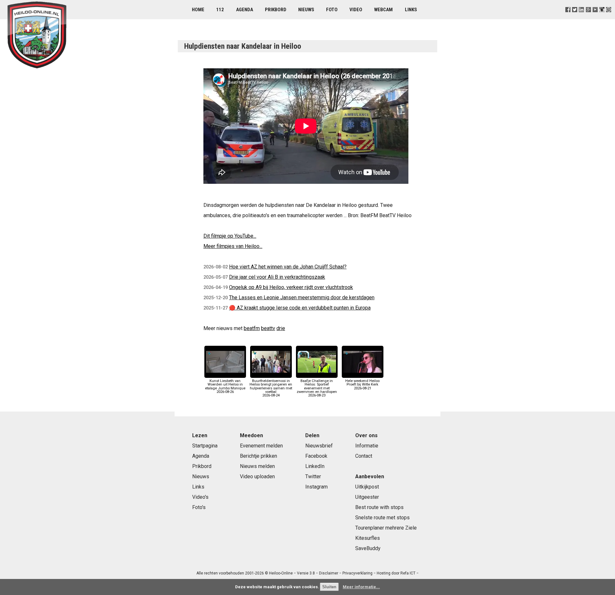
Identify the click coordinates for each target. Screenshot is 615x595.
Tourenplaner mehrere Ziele (386, 528)
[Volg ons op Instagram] (601, 17)
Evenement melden (261, 446)
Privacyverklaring (357, 573)
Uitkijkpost (367, 487)
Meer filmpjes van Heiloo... (232, 246)
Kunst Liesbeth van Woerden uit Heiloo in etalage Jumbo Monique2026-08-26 (225, 386)
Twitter (313, 476)
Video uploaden (257, 476)
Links (411, 10)
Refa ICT (407, 573)
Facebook (316, 456)
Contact (363, 456)
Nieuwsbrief (319, 446)
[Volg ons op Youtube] (595, 17)
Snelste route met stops (382, 517)
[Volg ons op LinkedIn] (581, 17)
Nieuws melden (257, 466)
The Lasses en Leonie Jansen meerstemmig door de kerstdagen (301, 297)
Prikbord (275, 10)
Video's (200, 497)
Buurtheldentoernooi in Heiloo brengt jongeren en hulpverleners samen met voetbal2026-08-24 (271, 388)
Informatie (366, 446)
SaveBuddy (368, 548)
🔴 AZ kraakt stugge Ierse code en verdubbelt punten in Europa (300, 308)
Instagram (316, 487)
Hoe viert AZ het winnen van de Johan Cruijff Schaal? (288, 267)
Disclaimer (328, 573)
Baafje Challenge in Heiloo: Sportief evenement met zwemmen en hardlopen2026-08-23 (317, 388)
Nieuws (306, 10)
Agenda (244, 10)
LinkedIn (314, 466)
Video (355, 10)
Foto (332, 10)
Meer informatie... (361, 586)
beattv (268, 328)
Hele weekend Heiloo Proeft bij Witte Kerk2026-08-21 (362, 384)
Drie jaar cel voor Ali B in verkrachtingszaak (277, 277)
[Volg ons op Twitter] (575, 17)
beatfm (252, 328)
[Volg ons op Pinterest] (608, 17)
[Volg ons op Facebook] (568, 17)
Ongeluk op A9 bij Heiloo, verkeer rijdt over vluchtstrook (291, 287)
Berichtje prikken (258, 456)
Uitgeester (367, 497)
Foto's (199, 507)
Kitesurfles (367, 538)
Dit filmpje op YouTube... (229, 236)
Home (198, 10)
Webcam (383, 10)
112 (220, 10)
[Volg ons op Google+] (588, 17)
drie (280, 328)
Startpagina (204, 446)
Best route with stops (379, 507)
